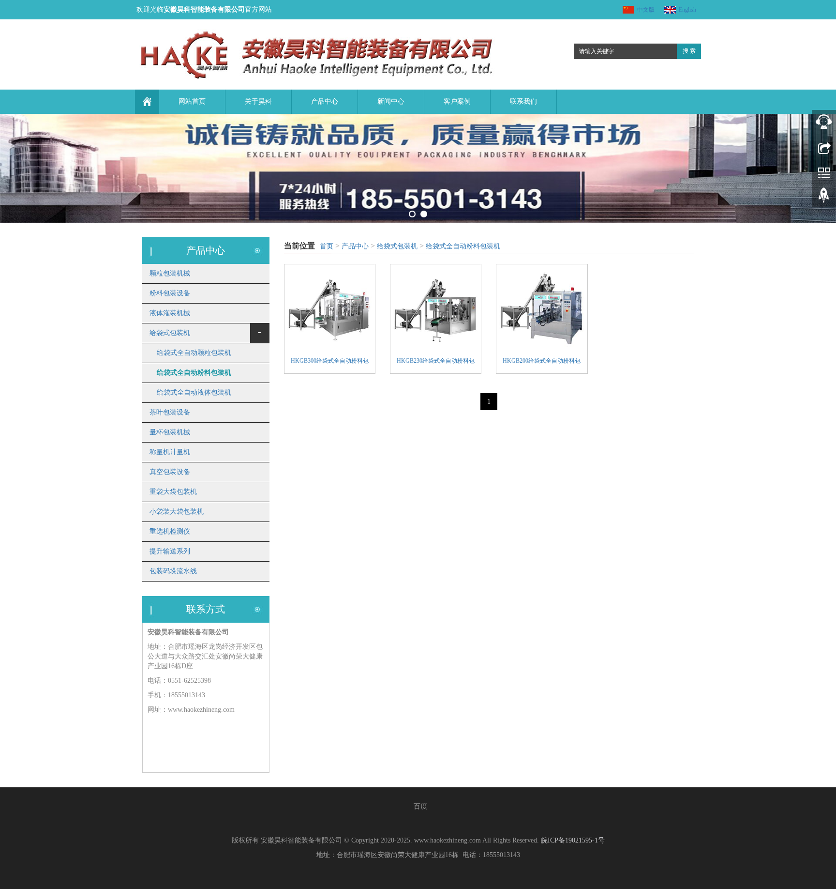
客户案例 (457, 101)
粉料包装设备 (169, 293)
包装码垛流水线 (173, 571)
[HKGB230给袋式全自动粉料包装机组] (435, 309)
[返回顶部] (824, 198)
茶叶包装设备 (169, 412)
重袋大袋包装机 (173, 491)
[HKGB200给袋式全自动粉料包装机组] (541, 309)
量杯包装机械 (169, 432)
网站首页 (192, 101)
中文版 (646, 9)
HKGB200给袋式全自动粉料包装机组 (542, 362)
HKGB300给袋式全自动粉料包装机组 (330, 362)
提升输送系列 (169, 551)
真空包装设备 (169, 471)
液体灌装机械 (169, 313)
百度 (420, 806)
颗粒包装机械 (169, 273)
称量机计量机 (169, 452)
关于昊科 (258, 101)
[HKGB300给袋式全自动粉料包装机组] (329, 309)
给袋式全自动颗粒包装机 (194, 352)
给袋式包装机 (397, 246)
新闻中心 (390, 101)
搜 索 (689, 50)
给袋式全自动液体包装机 (194, 392)
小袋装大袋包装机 (176, 511)
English (687, 9)
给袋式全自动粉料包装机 (463, 246)
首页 (326, 246)
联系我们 (523, 101)
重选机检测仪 (169, 531)
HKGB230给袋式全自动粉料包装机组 (436, 362)
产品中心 (324, 101)
